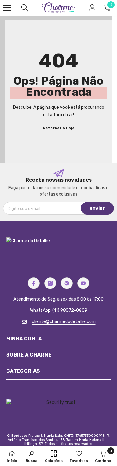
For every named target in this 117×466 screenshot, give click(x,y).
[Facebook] (34, 283)
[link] (31, 456)
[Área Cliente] (92, 7)
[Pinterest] (67, 283)
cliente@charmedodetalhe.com (64, 321)
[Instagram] (50, 283)
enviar (97, 208)
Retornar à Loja (59, 128)
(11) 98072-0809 (69, 310)
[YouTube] (83, 283)
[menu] (7, 8)
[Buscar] (24, 7)
